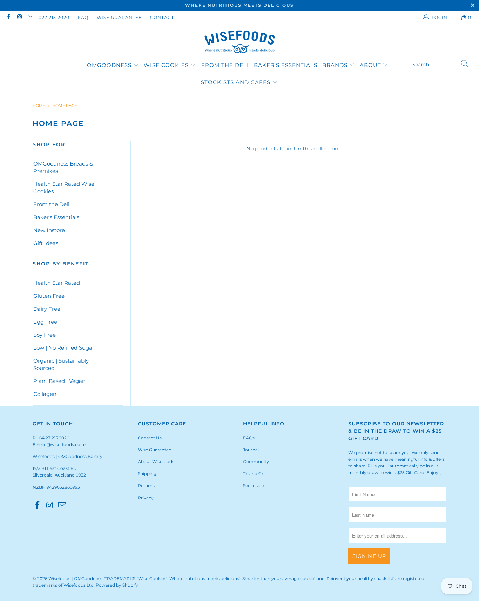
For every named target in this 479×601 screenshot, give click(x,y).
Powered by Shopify (117, 585)
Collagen (44, 394)
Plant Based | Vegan (59, 381)
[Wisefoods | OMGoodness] (240, 42)
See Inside (253, 485)
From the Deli (225, 65)
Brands (335, 65)
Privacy (146, 497)
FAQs (249, 437)
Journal (251, 449)
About (371, 65)
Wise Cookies (167, 65)
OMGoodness (109, 65)
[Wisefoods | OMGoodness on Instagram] (19, 17)
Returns (146, 485)
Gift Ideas (45, 243)
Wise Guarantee (119, 17)
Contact (162, 17)
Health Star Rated (56, 282)
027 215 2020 (54, 17)
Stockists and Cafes (236, 82)
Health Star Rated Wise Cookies (63, 188)
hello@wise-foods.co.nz (61, 444)
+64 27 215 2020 (53, 437)
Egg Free (45, 321)
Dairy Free (46, 308)
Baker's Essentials (285, 65)
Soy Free (44, 334)
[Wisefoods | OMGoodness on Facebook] (8, 17)
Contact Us (150, 437)
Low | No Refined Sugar (63, 347)
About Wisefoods (156, 461)
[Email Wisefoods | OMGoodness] (30, 17)
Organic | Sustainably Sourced (61, 364)
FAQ (83, 17)
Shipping (147, 473)
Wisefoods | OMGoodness (75, 578)
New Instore (49, 230)
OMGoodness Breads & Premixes (63, 167)
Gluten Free (49, 295)
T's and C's (253, 473)
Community (256, 461)
